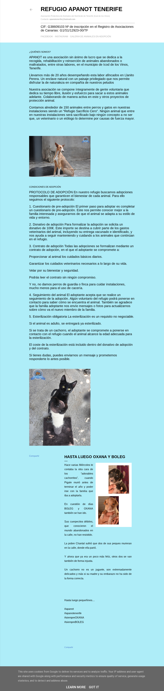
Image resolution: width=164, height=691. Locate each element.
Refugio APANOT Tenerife (81, 9)
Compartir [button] (34, 456)
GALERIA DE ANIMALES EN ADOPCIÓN (90, 36)
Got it (94, 687)
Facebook (47, 36)
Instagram (61, 36)
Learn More (76, 687)
